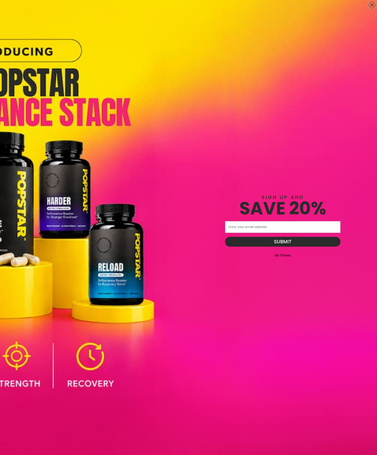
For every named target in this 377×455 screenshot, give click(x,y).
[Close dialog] (372, 5)
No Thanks (283, 255)
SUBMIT (283, 241)
